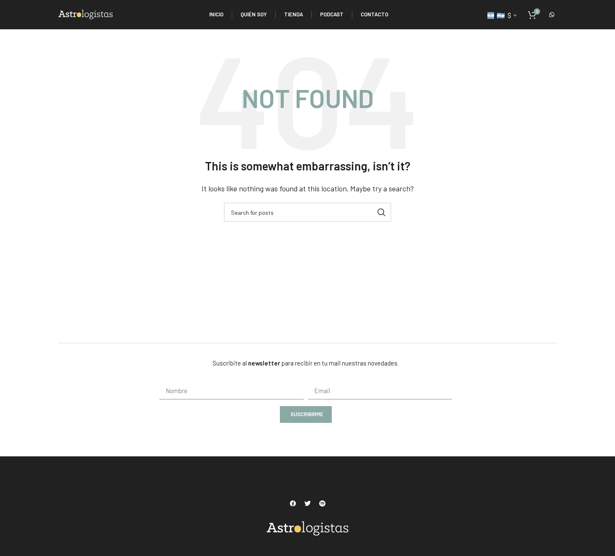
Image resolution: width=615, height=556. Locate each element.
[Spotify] (322, 503)
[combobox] (502, 15)
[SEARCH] (381, 212)
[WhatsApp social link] (552, 14)
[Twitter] (307, 503)
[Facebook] (293, 503)
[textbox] (502, 15)
